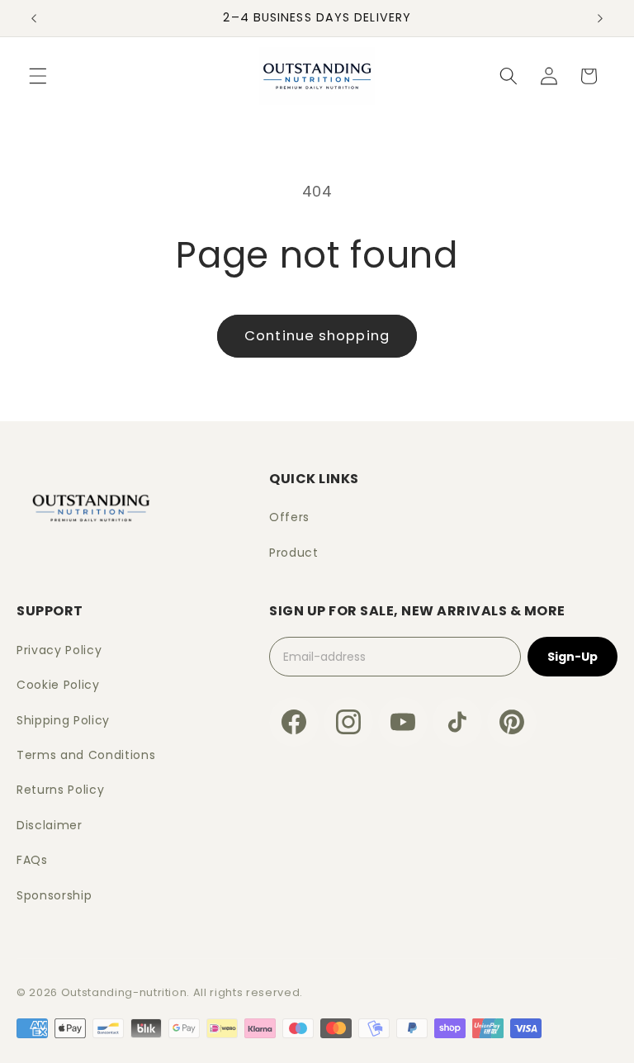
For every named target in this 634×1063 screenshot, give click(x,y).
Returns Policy (60, 789)
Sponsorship (54, 895)
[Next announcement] (600, 18)
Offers (289, 517)
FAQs (32, 860)
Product (294, 552)
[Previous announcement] (34, 18)
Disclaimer (50, 825)
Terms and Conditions (86, 755)
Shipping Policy (63, 720)
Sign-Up (572, 656)
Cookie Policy (58, 684)
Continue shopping (317, 335)
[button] (38, 76)
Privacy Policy (59, 650)
